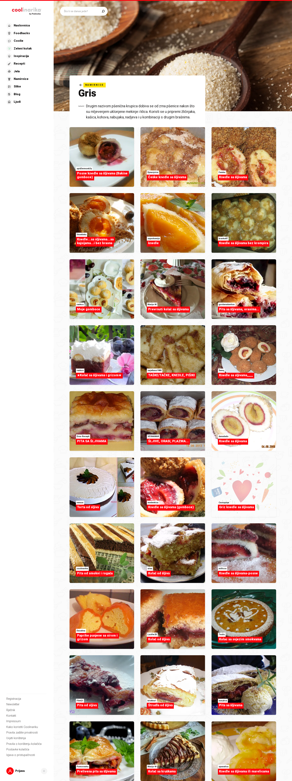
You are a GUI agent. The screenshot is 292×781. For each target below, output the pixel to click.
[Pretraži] (103, 11)
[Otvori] (44, 771)
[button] (26, 64)
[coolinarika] (27, 10)
